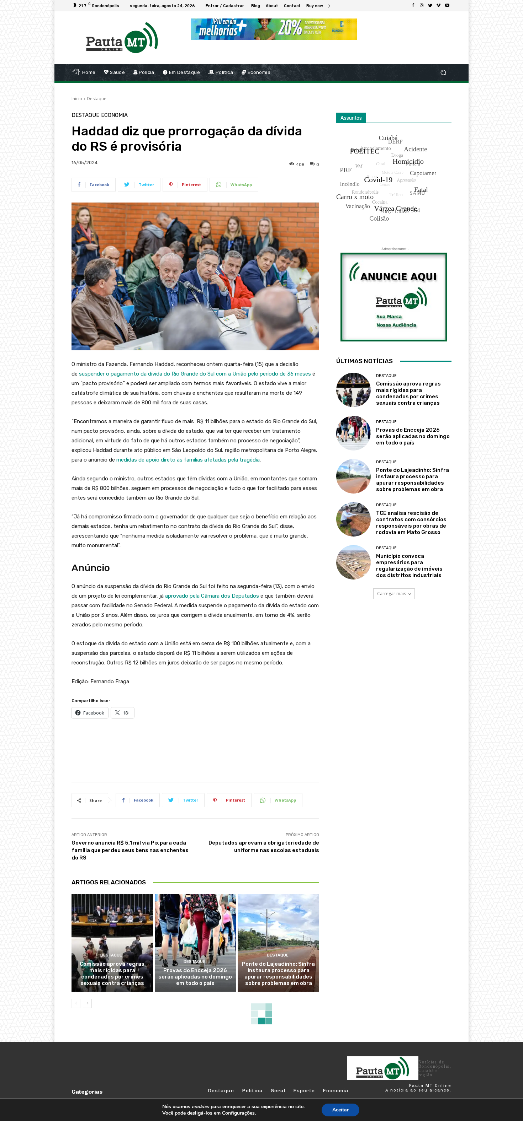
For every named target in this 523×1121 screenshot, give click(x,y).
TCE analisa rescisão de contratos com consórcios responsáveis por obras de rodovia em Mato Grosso (411, 522)
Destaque (96, 99)
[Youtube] (447, 5)
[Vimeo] (438, 5)
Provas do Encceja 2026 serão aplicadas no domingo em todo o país (195, 976)
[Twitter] (430, 5)
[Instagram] (421, 5)
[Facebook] (413, 5)
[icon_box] (318, 6)
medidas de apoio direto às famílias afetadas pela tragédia (188, 460)
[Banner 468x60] (274, 29)
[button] (443, 72)
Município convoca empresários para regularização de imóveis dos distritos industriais (409, 565)
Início (77, 99)
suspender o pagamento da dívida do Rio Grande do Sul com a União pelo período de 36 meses (195, 374)
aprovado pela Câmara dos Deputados (212, 596)
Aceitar (340, 1109)
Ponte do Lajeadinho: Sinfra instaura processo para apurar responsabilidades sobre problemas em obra (278, 973)
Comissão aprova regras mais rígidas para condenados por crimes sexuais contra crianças (112, 973)
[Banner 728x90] (201, 749)
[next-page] (87, 1003)
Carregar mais (391, 594)
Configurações (238, 1113)
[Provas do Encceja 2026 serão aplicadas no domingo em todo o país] (195, 942)
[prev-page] (76, 1003)
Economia (114, 115)
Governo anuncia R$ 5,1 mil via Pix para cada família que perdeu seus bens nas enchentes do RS (130, 850)
